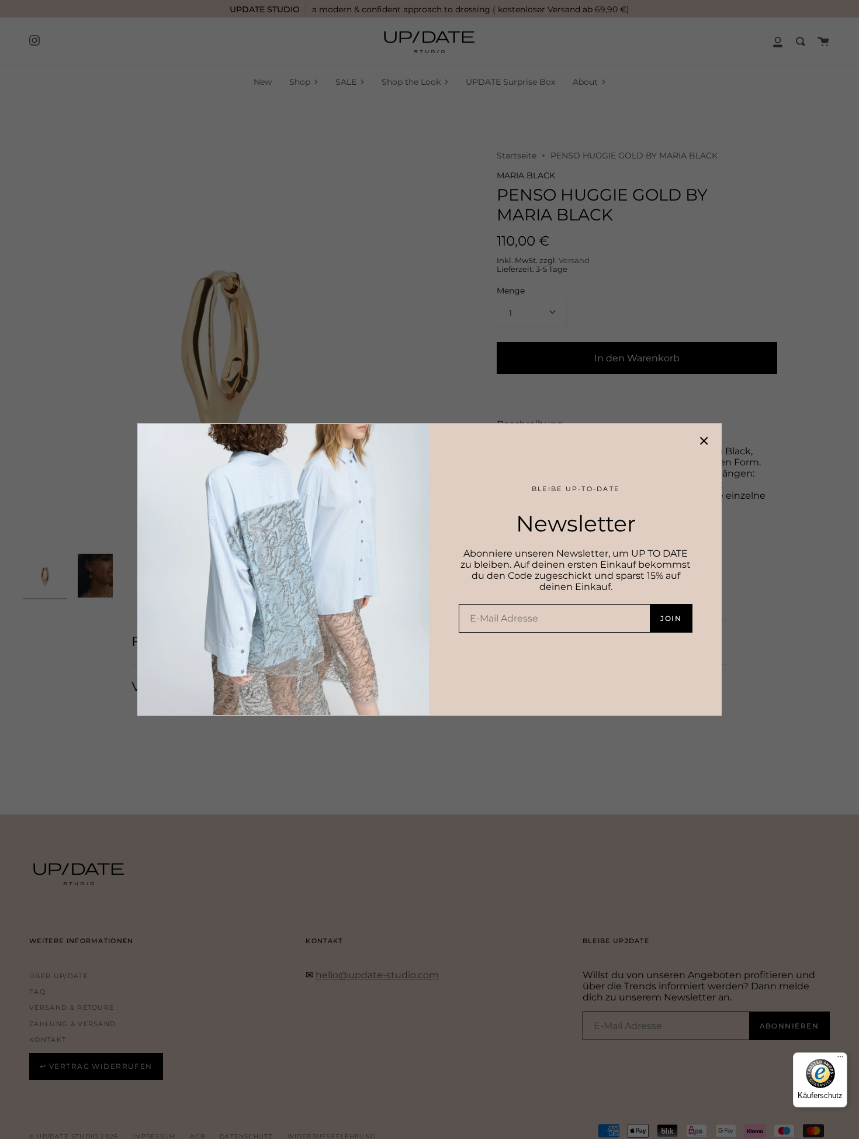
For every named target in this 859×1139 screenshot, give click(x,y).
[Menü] (840, 1059)
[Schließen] (704, 441)
